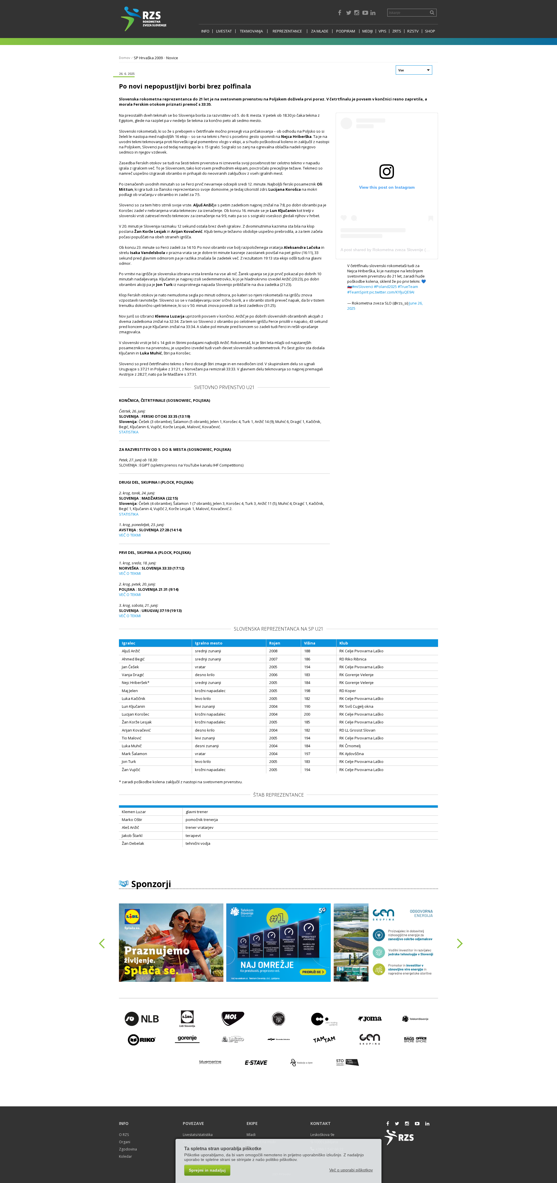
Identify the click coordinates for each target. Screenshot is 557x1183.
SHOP (430, 31)
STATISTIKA (128, 432)
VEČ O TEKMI (130, 535)
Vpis (382, 31)
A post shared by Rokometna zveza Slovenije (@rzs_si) (391, 249)
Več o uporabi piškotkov (351, 1170)
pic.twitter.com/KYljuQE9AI (391, 292)
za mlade (319, 31)
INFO (205, 31)
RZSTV (413, 31)
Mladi (251, 1134)
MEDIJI (367, 31)
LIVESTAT (224, 31)
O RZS (124, 1134)
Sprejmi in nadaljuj (207, 1170)
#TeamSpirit (357, 292)
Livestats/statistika (198, 1134)
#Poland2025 (385, 286)
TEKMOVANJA (251, 31)
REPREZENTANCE (287, 31)
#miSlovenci (362, 286)
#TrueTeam (408, 286)
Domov (124, 57)
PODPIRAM (345, 31)
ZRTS (396, 31)
